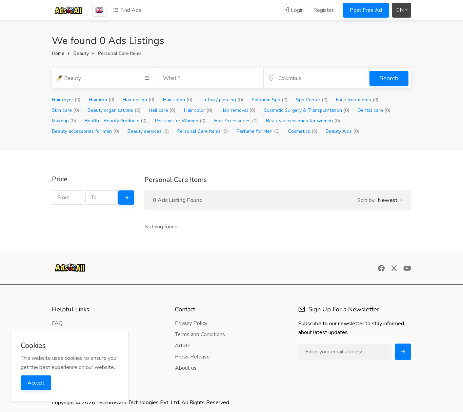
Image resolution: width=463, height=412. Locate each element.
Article (182, 345)
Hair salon (177, 100)
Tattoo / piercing (222, 100)
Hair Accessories (236, 121)
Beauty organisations (113, 110)
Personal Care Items (202, 131)
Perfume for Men (258, 131)
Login (296, 10)
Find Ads (130, 10)
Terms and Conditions (200, 334)
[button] (390, 200)
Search (389, 78)
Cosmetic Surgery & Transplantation (306, 110)
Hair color (198, 110)
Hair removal (238, 110)
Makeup (64, 121)
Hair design (138, 100)
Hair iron (101, 100)
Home (58, 53)
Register (323, 10)
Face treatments (357, 100)
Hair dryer (66, 100)
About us (186, 368)
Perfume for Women (180, 121)
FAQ (57, 323)
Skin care (65, 110)
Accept (35, 383)
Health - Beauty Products (115, 121)
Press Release (192, 356)
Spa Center (311, 100)
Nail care (162, 110)
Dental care (374, 110)
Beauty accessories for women (303, 121)
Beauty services (148, 131)
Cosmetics (302, 131)
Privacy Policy (191, 323)
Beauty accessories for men (85, 131)
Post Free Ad (366, 10)
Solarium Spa (269, 100)
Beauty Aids (342, 131)
